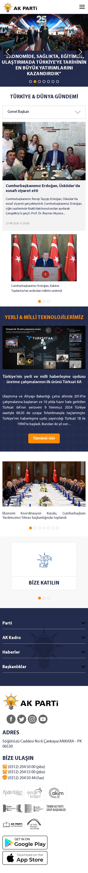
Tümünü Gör (44, 438)
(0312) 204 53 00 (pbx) (26, 772)
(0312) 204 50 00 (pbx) (26, 767)
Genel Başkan (18, 112)
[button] (30, 81)
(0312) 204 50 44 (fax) (25, 778)
